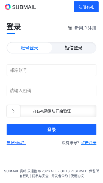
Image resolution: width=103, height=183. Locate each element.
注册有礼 (86, 7)
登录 (51, 129)
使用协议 (77, 176)
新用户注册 (85, 28)
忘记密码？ (16, 142)
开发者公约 (59, 176)
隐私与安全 (40, 176)
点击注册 (88, 142)
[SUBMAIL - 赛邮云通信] (18, 7)
